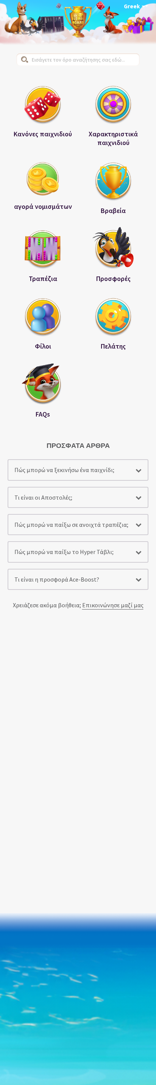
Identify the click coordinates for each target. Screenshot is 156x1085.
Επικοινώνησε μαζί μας (113, 605)
